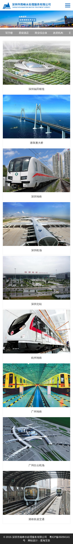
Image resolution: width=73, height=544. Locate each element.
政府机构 (58, 32)
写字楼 (9, 32)
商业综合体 (41, 32)
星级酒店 (24, 32)
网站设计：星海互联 (39, 540)
